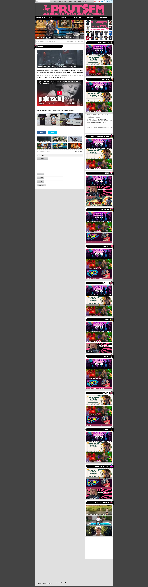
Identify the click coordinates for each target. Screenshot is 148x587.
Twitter (74, 1)
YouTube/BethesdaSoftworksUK (77, 135)
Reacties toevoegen (78, 151)
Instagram (70, 1)
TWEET (52, 132)
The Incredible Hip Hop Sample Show (53, 37)
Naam (42, 173)
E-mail (41, 177)
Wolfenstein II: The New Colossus (46, 70)
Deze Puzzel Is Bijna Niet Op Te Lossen (98, 122)
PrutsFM (49, 583)
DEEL (41, 132)
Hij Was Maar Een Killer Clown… (100, 119)
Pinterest (80, 1)
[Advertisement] (99, 548)
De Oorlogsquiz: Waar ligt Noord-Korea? (46, 41)
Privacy (59, 1)
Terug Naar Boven (39, 583)
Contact (59, 582)
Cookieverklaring (62, 584)
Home (55, 1)
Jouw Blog (41, 181)
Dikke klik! (71, 110)
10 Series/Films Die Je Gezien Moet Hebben (103, 126)
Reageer (42, 158)
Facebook (64, 1)
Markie (45, 151)
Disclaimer (56, 584)
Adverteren (55, 582)
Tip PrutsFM (63, 582)
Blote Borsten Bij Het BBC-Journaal (74, 41)
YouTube (84, 1)
